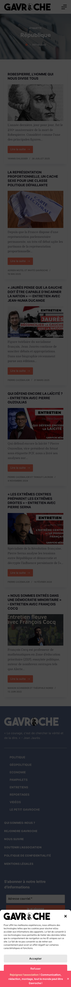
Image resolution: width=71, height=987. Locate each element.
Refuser (35, 968)
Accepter (35, 958)
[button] (65, 916)
